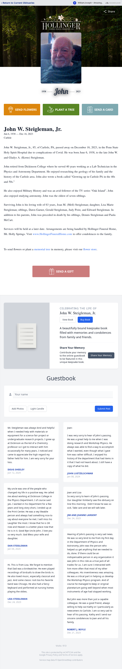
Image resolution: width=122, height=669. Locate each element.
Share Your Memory (101, 355)
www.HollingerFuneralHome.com (52, 234)
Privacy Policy (52, 655)
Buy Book (85, 319)
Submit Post (104, 408)
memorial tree (42, 249)
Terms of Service (69, 655)
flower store (90, 249)
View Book (67, 319)
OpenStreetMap (64, 660)
